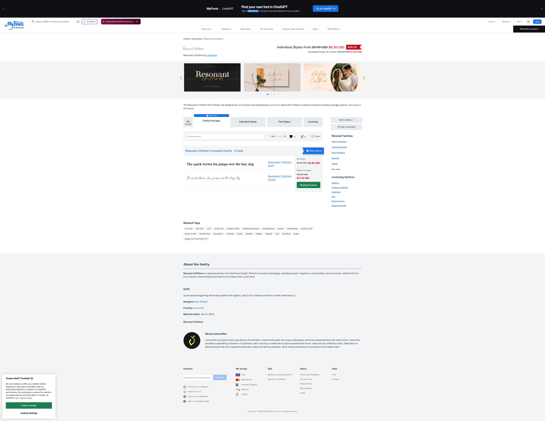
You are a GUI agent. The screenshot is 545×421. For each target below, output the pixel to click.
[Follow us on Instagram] (185, 387)
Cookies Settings (28, 412)
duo (277, 234)
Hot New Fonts (266, 29)
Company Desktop (340, 187)
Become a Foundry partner (280, 375)
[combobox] (63, 22)
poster (281, 229)
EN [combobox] (518, 21)
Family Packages (211, 120)
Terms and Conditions (309, 375)
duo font (200, 229)
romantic (230, 234)
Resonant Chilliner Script (280, 178)
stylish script (306, 229)
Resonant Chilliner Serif (280, 164)
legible (259, 234)
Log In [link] (537, 22)
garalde (249, 234)
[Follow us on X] (185, 391)
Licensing (313, 121)
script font (219, 229)
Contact (335, 379)
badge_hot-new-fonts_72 (196, 239)
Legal (302, 393)
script (296, 234)
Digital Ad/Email (339, 205)
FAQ (334, 375)
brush (239, 234)
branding (286, 234)
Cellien (335, 163)
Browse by (206, 29)
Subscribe (219, 377)
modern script (233, 229)
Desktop (335, 183)
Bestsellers (246, 29)
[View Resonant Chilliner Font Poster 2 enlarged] (272, 77)
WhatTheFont (333, 29)
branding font (268, 229)
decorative (218, 234)
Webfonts (336, 192)
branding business (251, 229)
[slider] (277, 136)
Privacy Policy (306, 384)
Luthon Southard (339, 147)
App (333, 196)
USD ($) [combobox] (505, 21)
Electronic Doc (338, 201)
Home (186, 38)
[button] (3, 9)
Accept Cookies (28, 405)
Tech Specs (284, 121)
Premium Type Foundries (293, 29)
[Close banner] (137, 21)
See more (336, 169)
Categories (225, 29)
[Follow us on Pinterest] (185, 396)
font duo (188, 229)
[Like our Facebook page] (185, 401)
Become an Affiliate (276, 379)
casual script (190, 234)
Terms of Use (306, 379)
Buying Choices (308, 185)
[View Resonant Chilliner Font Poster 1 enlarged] (212, 77)
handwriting (292, 229)
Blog (315, 29)
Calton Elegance (339, 141)
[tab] (268, 94)
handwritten (204, 234)
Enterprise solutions (529, 29)
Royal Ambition (338, 152)
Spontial (335, 158)
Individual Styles (248, 121)
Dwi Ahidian (244, 105)
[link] (32, 21)
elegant (268, 234)
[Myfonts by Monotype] (14, 25)
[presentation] (181, 77)
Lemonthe (197, 38)
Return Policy (306, 388)
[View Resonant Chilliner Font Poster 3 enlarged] (332, 77)
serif (209, 229)
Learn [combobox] (490, 21)
